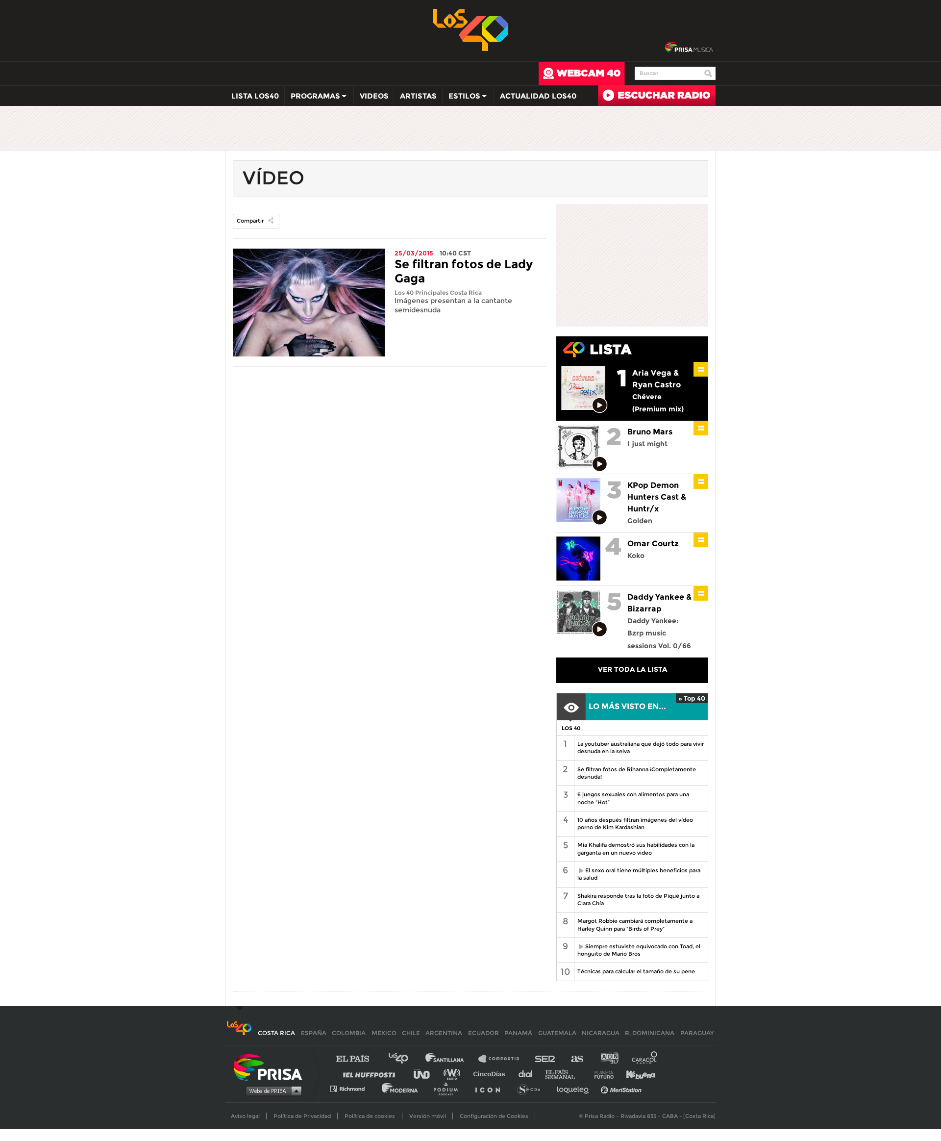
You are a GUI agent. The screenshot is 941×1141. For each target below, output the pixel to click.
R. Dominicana (649, 1033)
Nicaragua (600, 1033)
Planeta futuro (601, 1073)
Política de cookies (370, 1116)
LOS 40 (571, 728)
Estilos (461, 98)
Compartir (250, 220)
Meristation (622, 1088)
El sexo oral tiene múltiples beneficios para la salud (637, 874)
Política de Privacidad (302, 1116)
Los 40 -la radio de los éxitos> (471, 29)
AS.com (576, 1059)
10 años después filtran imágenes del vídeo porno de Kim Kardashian (635, 823)
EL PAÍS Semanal (565, 1073)
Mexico (383, 1033)
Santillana (451, 1059)
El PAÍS (358, 1059)
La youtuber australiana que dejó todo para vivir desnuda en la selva (640, 747)
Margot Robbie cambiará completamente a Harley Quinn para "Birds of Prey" (635, 924)
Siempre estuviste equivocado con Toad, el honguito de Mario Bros (637, 950)
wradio (454, 1073)
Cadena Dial (529, 1073)
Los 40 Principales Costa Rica (438, 292)
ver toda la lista (632, 669)
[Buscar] (708, 73)
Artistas (418, 96)
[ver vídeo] (600, 405)
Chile (411, 1033)
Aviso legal (245, 1116)
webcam (582, 73)
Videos (374, 96)
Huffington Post (371, 1073)
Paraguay (697, 1033)
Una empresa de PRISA (271, 1067)
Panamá (518, 1033)
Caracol (645, 1059)
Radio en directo (657, 95)
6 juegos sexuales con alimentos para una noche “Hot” (633, 798)
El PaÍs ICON (491, 1088)
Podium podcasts (449, 1088)
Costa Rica (276, 1033)
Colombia (349, 1033)
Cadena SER (545, 1059)
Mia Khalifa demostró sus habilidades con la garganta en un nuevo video (635, 848)
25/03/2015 (414, 253)
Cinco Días (492, 1073)
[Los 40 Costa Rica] (238, 1033)
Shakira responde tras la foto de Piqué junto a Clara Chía (638, 899)
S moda (532, 1088)
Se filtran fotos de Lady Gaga (464, 271)
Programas (312, 98)
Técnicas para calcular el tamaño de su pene (636, 971)
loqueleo (575, 1088)
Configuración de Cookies (494, 1116)
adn (609, 1059)
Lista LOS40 (255, 96)
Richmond (352, 1088)
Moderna (400, 1088)
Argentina (443, 1033)
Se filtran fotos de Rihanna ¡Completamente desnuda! (636, 773)
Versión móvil (427, 1116)
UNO (426, 1073)
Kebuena (636, 1073)
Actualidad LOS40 (538, 96)
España (313, 1033)
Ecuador (483, 1033)
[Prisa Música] (689, 47)
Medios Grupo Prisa (271, 1090)
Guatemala (557, 1033)
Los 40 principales (405, 1059)
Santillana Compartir (503, 1059)
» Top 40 (691, 698)
